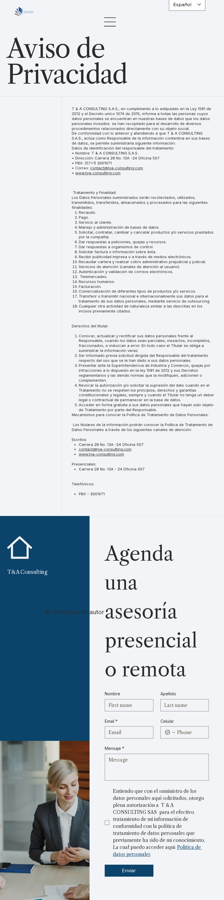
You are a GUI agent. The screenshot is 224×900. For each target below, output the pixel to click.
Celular (167, 721)
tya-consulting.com (125, 168)
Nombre (112, 693)
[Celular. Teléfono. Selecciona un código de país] (170, 732)
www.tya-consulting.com (97, 173)
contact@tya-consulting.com (105, 449)
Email (111, 721)
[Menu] (110, 22)
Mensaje (114, 748)
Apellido (168, 693)
